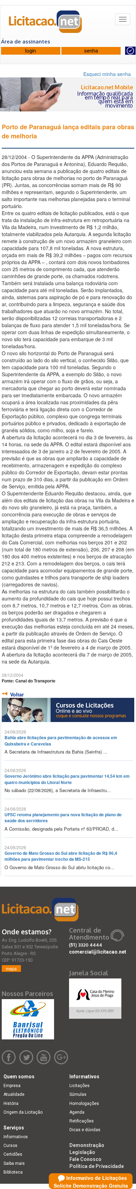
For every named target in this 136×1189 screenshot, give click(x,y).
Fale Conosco (85, 1159)
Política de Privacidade (96, 1166)
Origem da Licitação (23, 1112)
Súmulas (77, 1094)
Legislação (82, 1152)
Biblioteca (13, 1172)
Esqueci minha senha (107, 73)
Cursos (10, 1145)
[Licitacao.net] (45, 24)
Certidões (12, 1154)
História (10, 1103)
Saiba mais (14, 1163)
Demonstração (86, 1145)
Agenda (76, 1112)
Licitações (79, 1085)
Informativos (15, 1136)
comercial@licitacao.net (97, 952)
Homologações (84, 1103)
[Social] (95, 996)
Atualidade (13, 1094)
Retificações (81, 1121)
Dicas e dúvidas (84, 1129)
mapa (11, 968)
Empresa (12, 1085)
